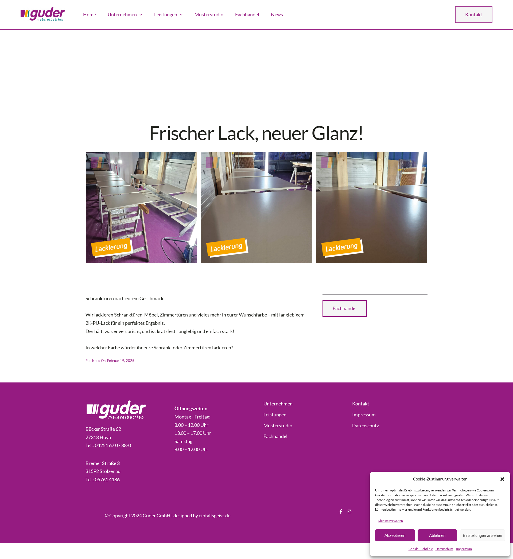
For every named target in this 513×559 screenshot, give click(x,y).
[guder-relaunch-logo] (43, 9)
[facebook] (341, 511)
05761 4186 (107, 479)
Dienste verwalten (390, 521)
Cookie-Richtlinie (421, 549)
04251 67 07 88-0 (113, 445)
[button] (502, 479)
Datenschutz (444, 549)
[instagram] (349, 511)
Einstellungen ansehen (482, 535)
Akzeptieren (394, 535)
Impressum (464, 549)
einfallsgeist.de (214, 515)
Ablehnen (437, 535)
